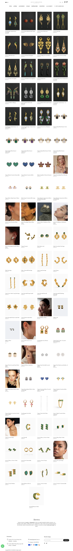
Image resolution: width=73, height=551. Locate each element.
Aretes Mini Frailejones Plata (43, 222)
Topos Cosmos (24, 246)
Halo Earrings (8, 270)
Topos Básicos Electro (26, 483)
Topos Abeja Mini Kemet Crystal (58, 151)
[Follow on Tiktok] (46, 543)
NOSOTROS (42, 6)
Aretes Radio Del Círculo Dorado (44, 102)
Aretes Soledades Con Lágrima (28, 78)
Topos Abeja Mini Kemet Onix (60, 126)
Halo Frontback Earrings (58, 246)
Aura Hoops (56, 270)
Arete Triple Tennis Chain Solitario (59, 414)
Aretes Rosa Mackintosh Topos (28, 31)
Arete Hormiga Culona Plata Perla (27, 223)
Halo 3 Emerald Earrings (26, 270)
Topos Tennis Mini (9, 437)
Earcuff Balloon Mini (41, 317)
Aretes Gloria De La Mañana (43, 126)
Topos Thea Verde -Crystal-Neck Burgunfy (59, 341)
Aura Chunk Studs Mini (26, 317)
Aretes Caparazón (41, 78)
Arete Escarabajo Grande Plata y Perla (12, 247)
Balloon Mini (8, 340)
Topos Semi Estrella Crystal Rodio (43, 366)
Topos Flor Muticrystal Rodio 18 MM (60, 366)
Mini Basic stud (40, 246)
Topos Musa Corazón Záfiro (27, 175)
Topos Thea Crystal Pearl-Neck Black (12, 366)
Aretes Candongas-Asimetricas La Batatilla (28, 127)
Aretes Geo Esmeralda (26, 460)
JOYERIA (15, 6)
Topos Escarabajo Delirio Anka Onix (12, 390)
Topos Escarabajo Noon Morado (60, 175)
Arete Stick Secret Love (26, 340)
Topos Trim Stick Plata (42, 413)
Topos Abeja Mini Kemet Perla (44, 150)
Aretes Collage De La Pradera (43, 55)
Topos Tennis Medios (10, 483)
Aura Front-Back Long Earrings (12, 293)
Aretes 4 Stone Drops (42, 460)
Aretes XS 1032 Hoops (58, 460)
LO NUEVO (50, 6)
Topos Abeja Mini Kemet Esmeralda (10, 151)
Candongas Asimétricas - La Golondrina (11, 127)
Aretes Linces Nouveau (42, 31)
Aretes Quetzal (56, 31)
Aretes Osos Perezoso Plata (11, 222)
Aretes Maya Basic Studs (58, 437)
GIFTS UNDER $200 (60, 6)
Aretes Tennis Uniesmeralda (59, 483)
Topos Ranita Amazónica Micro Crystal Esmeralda (44, 198)
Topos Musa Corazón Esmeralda (12, 175)
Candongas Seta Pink (26, 413)
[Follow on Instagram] (44, 543)
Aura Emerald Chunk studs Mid (12, 317)
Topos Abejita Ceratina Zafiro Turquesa (60, 390)
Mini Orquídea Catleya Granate (44, 175)
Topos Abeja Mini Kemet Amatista (26, 151)
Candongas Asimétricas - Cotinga (11, 32)
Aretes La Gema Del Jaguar (27, 55)
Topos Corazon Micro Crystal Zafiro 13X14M (44, 390)
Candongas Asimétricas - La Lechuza (59, 103)
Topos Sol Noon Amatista (27, 365)
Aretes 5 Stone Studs (42, 483)
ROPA (10, 6)
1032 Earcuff (24, 437)
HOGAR (28, 6)
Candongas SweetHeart (42, 340)
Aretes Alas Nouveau (9, 55)
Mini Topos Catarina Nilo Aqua (28, 198)
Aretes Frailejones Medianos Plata (59, 223)
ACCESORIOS (21, 6)
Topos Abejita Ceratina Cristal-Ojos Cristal (12, 414)
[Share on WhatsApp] (7, 2)
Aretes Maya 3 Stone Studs (43, 437)
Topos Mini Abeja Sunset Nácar (12, 198)
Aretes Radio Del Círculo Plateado (26, 103)
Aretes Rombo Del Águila (10, 78)
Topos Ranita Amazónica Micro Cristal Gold (60, 198)
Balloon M (55, 317)
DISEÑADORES (34, 6)
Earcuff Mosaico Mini (34, 506)
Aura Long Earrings (41, 270)
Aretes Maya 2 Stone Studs (11, 460)
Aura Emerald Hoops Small (27, 293)
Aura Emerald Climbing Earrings (58, 294)
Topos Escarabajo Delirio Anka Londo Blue (28, 390)
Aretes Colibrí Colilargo (10, 102)
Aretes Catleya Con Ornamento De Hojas (60, 79)
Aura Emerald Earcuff (42, 293)
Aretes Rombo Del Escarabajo (59, 55)
